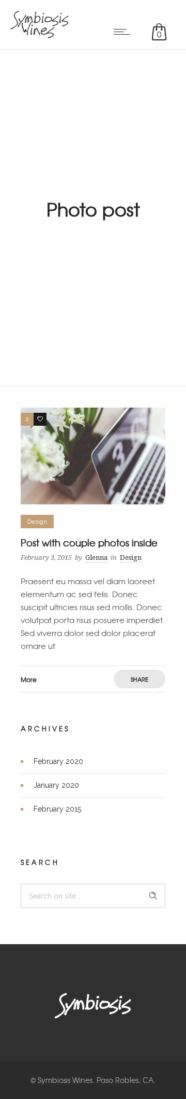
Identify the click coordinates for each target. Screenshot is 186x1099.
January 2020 (56, 785)
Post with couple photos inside (89, 543)
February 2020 (58, 761)
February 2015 (57, 809)
